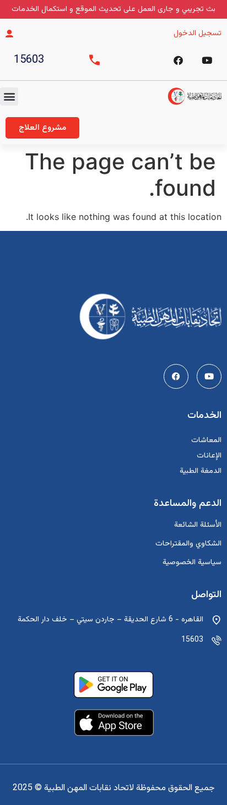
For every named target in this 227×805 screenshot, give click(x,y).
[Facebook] (178, 60)
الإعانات (209, 455)
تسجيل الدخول (197, 33)
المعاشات (206, 440)
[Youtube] (209, 376)
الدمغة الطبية (200, 471)
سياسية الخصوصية (192, 562)
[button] (9, 96)
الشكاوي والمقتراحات (188, 543)
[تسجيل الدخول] (9, 33)
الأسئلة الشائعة (197, 525)
